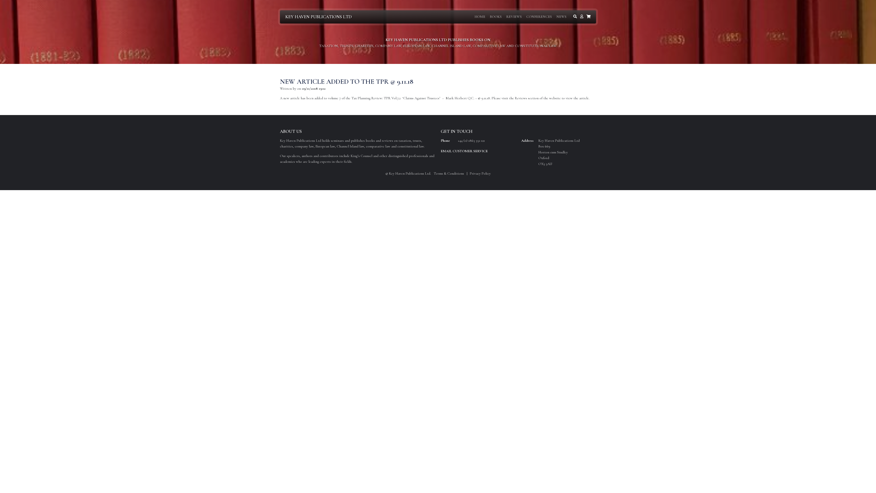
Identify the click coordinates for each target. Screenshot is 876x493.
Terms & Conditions (449, 173)
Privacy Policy (480, 173)
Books (496, 16)
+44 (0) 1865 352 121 (471, 140)
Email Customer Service (464, 151)
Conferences (539, 16)
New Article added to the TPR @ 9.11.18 (346, 81)
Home (479, 16)
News (561, 16)
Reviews (514, 16)
